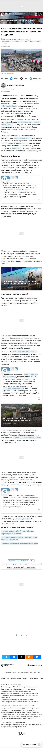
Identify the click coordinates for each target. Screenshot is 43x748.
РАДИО (25, 679)
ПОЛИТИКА (7, 672)
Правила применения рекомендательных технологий (20, 702)
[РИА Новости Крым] (8, 14)
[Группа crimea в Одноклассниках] (29, 657)
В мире (9, 567)
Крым (32, 560)
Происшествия (18, 567)
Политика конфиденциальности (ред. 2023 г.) (17, 700)
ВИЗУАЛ (37, 672)
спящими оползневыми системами (27, 437)
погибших (16, 148)
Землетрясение (36, 564)
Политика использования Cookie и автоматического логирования (19, 696)
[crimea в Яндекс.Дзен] (21, 657)
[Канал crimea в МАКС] (37, 657)
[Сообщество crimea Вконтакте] (14, 657)
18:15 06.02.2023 (5, 46)
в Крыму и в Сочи (23, 519)
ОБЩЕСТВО (16, 672)
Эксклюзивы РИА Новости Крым (18, 560)
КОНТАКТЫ (34, 679)
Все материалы (5, 91)
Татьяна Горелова (30, 567)
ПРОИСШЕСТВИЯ (27, 672)
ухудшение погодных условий (24, 351)
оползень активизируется (14, 388)
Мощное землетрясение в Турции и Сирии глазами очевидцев (19, 538)
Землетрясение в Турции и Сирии (12, 564)
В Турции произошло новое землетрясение (20, 543)
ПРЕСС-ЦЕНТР (16, 679)
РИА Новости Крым (9, 106)
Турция (27, 564)
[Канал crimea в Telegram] (6, 657)
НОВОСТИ (5, 679)
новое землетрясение (22, 138)
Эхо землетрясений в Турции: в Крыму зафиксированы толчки (17, 532)
